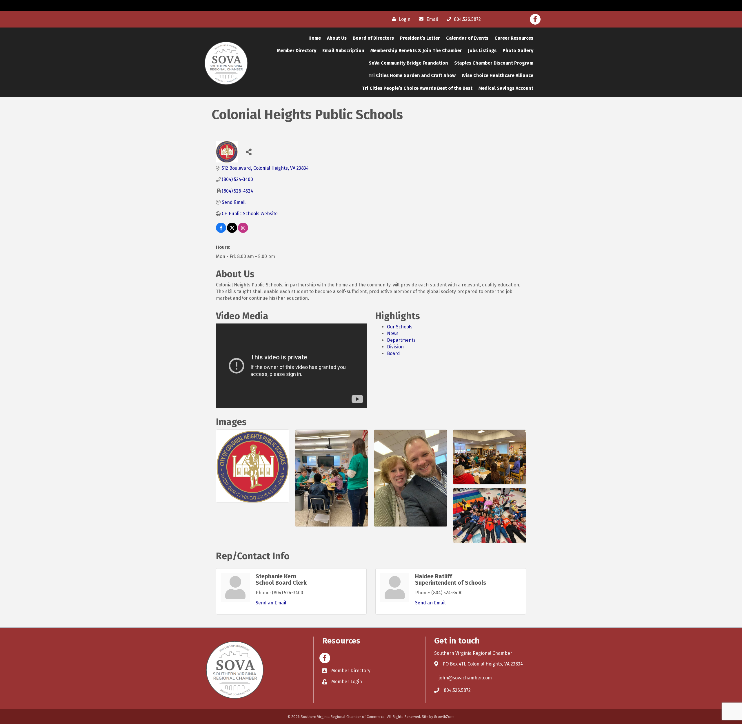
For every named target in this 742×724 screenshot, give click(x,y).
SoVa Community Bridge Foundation (408, 63)
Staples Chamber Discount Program (493, 63)
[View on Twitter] (232, 231)
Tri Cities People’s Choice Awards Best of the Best (417, 88)
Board (393, 353)
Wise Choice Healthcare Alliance (497, 75)
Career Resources (513, 38)
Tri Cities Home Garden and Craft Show (412, 75)
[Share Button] (248, 151)
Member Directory (296, 50)
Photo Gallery (518, 50)
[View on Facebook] (221, 231)
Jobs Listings (482, 50)
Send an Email (271, 603)
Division (395, 347)
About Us (337, 38)
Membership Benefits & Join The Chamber (416, 50)
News (393, 333)
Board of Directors (373, 38)
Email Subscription (343, 50)
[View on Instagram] (243, 231)
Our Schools (399, 327)
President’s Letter (420, 38)
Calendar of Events (467, 38)
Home (314, 38)
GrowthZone (444, 716)
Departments (401, 340)
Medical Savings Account (506, 88)
